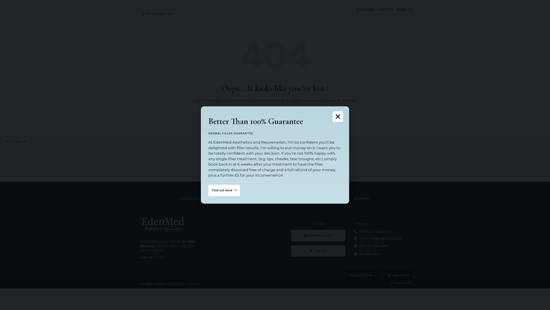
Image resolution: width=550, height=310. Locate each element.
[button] (338, 116)
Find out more (222, 190)
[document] (275, 155)
